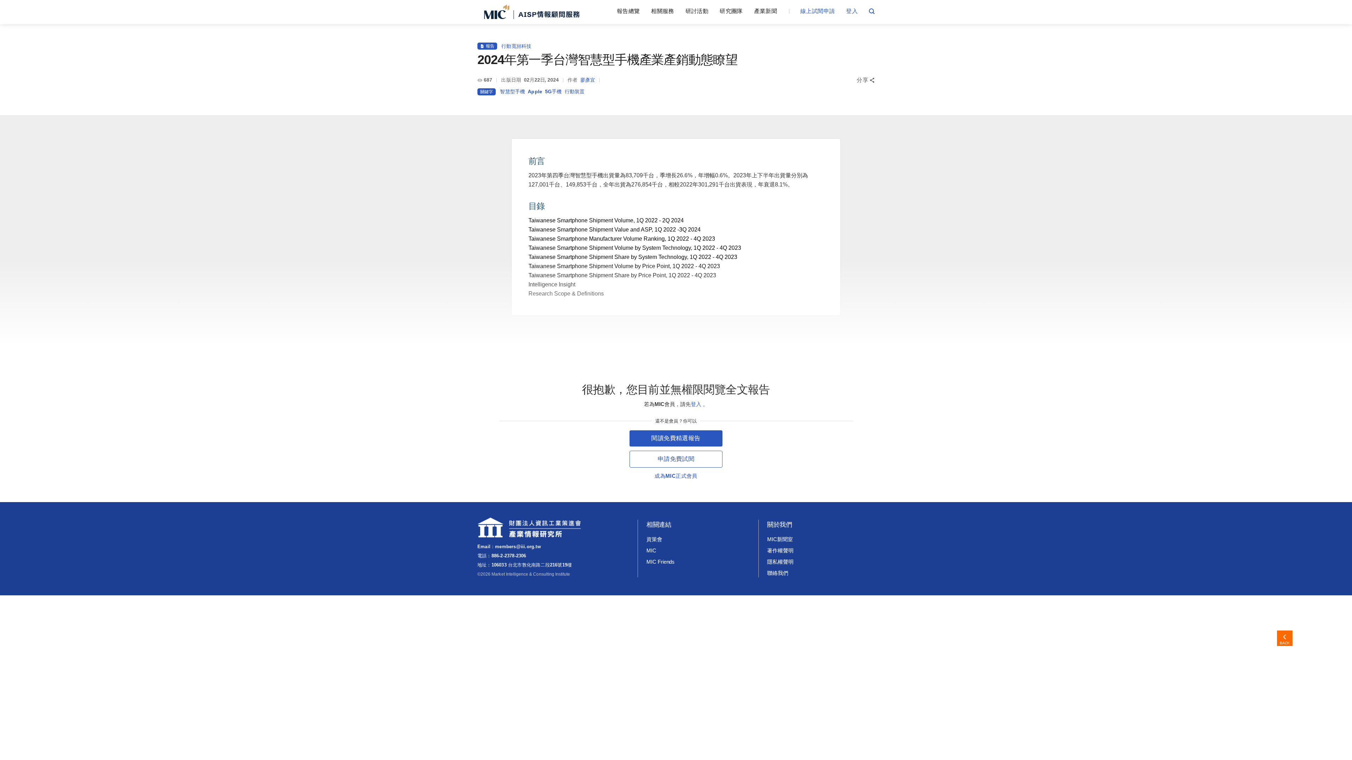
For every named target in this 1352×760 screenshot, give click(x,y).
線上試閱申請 (817, 11)
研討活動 (697, 11)
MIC (651, 550)
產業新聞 (765, 11)
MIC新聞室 (780, 539)
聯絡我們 (777, 573)
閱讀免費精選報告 (675, 438)
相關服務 (662, 11)
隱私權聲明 (780, 562)
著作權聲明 (780, 550)
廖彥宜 (587, 80)
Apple (535, 91)
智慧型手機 (512, 91)
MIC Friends (660, 562)
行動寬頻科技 (516, 46)
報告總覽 (628, 11)
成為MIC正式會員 (676, 476)
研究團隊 (731, 11)
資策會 (654, 539)
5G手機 (553, 91)
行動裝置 (575, 91)
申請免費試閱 (676, 459)
